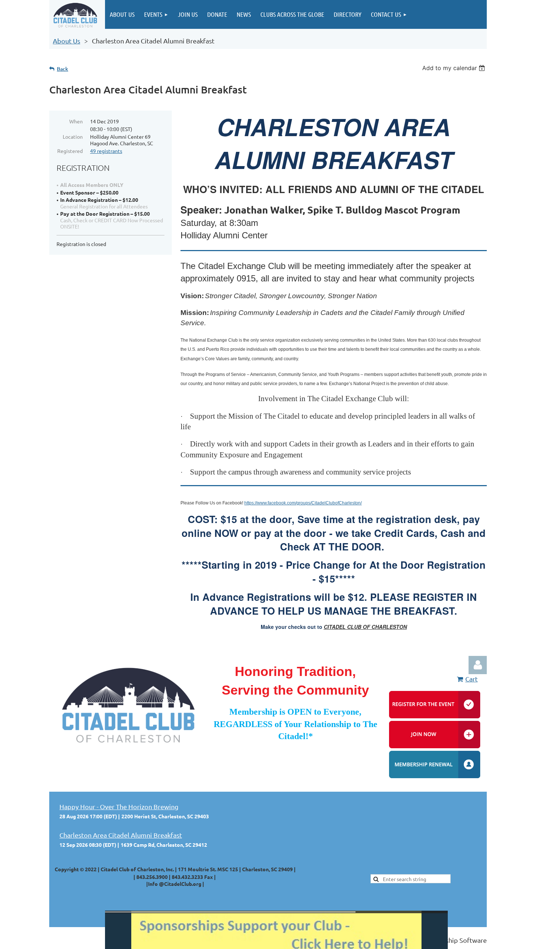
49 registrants (106, 150)
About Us (66, 41)
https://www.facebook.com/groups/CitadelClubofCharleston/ (303, 503)
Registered (70, 150)
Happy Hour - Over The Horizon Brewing (118, 806)
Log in (478, 665)
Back (62, 68)
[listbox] (454, 68)
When (76, 121)
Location (73, 136)
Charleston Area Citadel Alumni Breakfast (120, 835)
